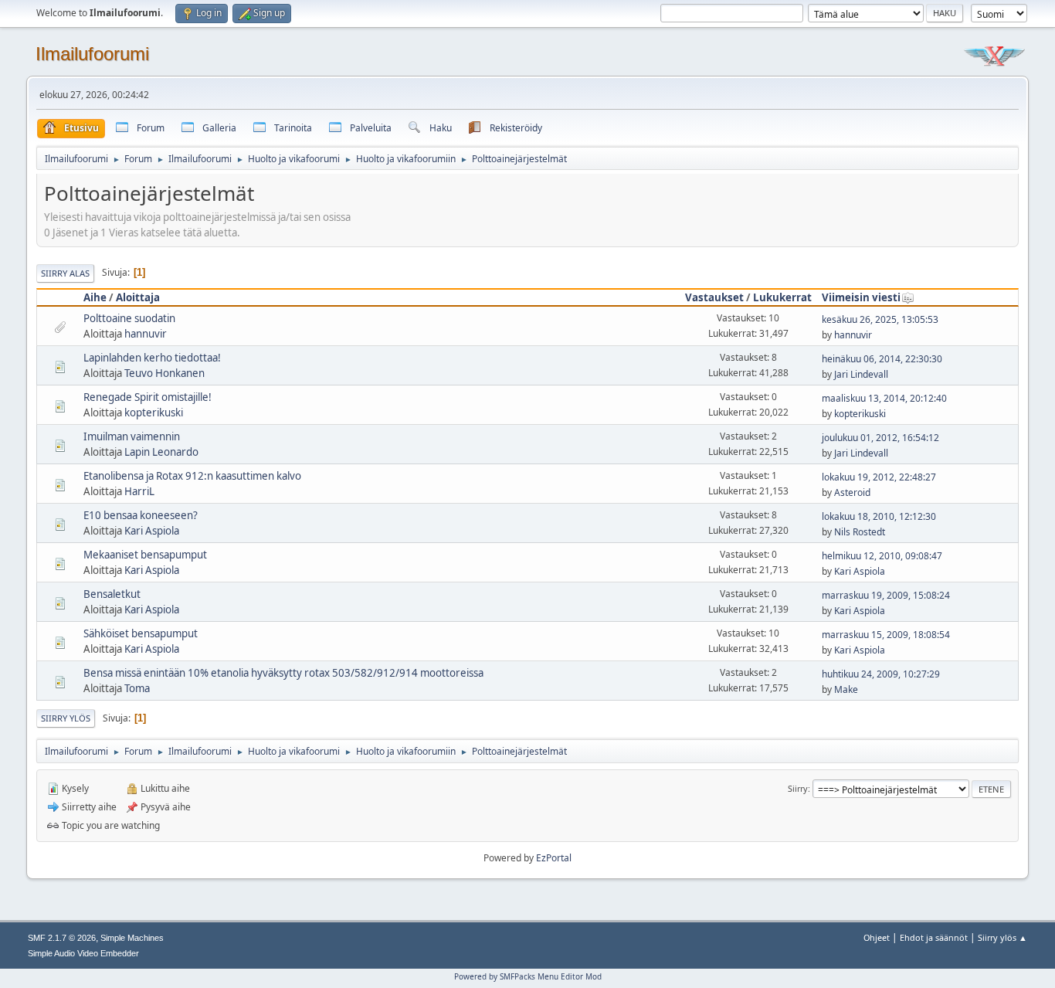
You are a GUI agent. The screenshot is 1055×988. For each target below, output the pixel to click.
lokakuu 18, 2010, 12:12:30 (879, 516)
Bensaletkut (112, 594)
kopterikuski (153, 412)
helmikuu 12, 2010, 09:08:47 (882, 555)
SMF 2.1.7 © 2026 (62, 937)
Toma (137, 688)
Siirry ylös (65, 718)
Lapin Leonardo (161, 452)
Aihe (95, 297)
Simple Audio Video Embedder (83, 953)
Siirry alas (65, 273)
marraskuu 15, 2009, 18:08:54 (886, 634)
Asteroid (852, 492)
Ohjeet (876, 937)
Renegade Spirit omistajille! (147, 397)
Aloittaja (138, 297)
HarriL (139, 491)
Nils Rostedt (859, 531)
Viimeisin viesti (861, 297)
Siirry (798, 788)
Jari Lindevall (861, 374)
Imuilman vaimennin (131, 436)
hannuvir (145, 334)
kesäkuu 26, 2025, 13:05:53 (880, 319)
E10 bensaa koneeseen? (140, 515)
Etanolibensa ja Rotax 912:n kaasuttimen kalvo (192, 476)
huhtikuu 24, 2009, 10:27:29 (881, 674)
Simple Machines (132, 937)
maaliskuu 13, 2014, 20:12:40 (884, 398)
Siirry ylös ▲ (1002, 937)
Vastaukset (714, 297)
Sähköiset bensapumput (140, 633)
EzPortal (554, 857)
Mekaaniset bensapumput (145, 555)
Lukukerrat (782, 297)
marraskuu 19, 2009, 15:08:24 (886, 595)
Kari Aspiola (151, 531)
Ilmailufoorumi (92, 53)
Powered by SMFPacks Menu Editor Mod (528, 976)
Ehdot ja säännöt (934, 937)
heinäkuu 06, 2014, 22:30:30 (882, 358)
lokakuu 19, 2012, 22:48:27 (879, 477)
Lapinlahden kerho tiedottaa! (152, 358)
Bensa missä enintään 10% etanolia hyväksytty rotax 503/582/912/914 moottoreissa (283, 673)
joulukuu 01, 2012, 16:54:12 (880, 437)
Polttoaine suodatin (129, 318)
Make (846, 689)
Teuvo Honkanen (164, 373)
